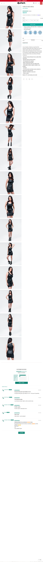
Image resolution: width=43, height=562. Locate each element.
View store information (27, 29)
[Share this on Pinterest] (29, 79)
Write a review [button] (21, 382)
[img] (17, 390)
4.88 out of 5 (24, 371)
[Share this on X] (26, 79)
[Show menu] (2, 3)
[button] (25, 11)
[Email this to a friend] (32, 79)
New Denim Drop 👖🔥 (21, 0)
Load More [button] (21, 432)
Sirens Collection (25, 8)
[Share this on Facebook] (24, 79)
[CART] (41, 3)
